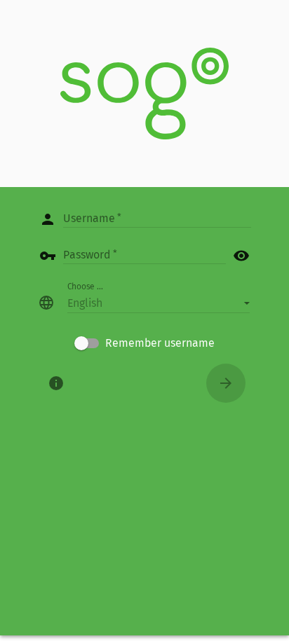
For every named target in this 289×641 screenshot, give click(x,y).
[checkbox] (144, 343)
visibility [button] (241, 255)
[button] (158, 302)
